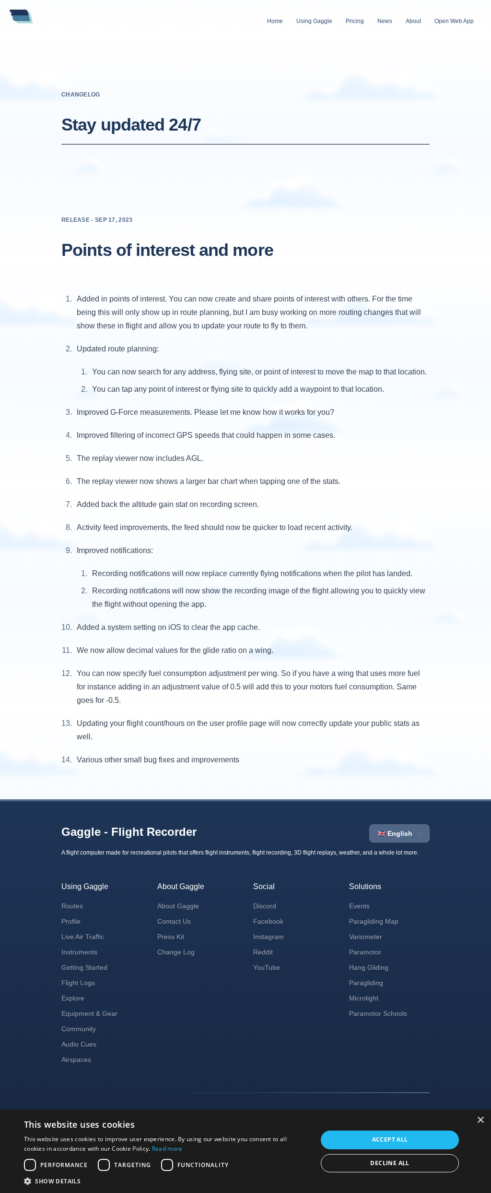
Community (78, 1029)
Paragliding (366, 983)
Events (359, 906)
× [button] (480, 1120)
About (413, 21)
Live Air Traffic (82, 936)
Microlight (363, 998)
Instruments (79, 952)
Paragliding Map (373, 921)
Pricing (355, 21)
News (384, 21)
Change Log (176, 952)
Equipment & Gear (89, 1013)
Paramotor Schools (378, 1013)
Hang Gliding (368, 967)
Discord (264, 906)
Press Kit (170, 936)
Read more (167, 1149)
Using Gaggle (314, 21)
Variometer (365, 936)
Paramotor (365, 952)
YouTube (266, 967)
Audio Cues (78, 1044)
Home (275, 21)
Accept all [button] (390, 1139)
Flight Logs (78, 983)
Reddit (263, 952)
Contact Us (174, 921)
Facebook (268, 921)
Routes (72, 906)
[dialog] (245, 1151)
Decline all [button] (389, 1163)
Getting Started (84, 967)
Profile (71, 921)
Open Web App (454, 21)
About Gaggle (178, 906)
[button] (166, 1181)
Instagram (268, 936)
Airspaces (76, 1059)
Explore (72, 998)
